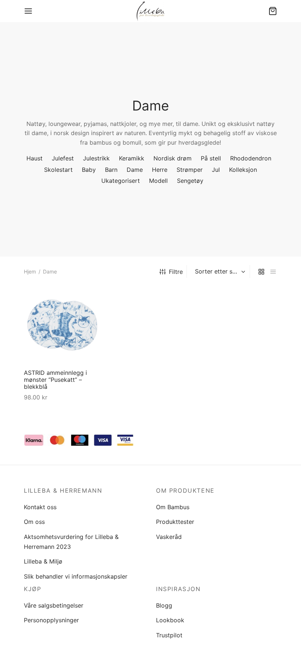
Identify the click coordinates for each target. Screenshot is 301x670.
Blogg (164, 605)
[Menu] (28, 11)
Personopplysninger (51, 620)
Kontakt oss (40, 507)
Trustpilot (169, 635)
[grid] (261, 271)
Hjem (30, 271)
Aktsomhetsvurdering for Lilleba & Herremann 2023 (71, 541)
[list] (273, 271)
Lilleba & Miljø (43, 561)
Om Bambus (172, 507)
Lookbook (170, 620)
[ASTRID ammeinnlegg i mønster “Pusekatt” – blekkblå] (62, 324)
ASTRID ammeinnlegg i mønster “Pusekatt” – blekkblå (55, 379)
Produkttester (175, 521)
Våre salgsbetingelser (53, 605)
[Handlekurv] (272, 11)
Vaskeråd (169, 536)
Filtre (176, 271)
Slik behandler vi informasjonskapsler (75, 576)
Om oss (34, 521)
